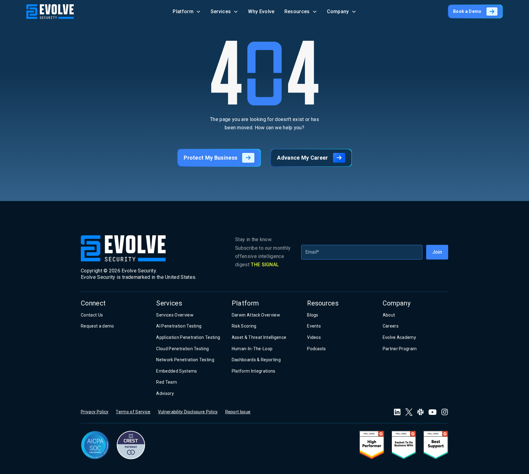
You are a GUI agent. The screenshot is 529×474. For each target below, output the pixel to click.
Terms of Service (133, 411)
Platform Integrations (254, 371)
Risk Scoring (244, 326)
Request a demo (97, 326)
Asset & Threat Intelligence (259, 337)
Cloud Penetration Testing (182, 348)
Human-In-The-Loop (252, 348)
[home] (50, 11)
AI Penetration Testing (178, 326)
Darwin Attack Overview (256, 315)
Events (314, 326)
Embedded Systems (176, 371)
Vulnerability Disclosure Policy (188, 411)
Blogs (312, 315)
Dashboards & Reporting (256, 359)
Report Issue (238, 411)
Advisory (165, 393)
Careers (391, 326)
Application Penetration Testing (188, 337)
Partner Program (400, 348)
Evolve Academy (399, 337)
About (389, 315)
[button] (187, 11)
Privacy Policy (94, 411)
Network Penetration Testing (185, 359)
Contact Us (92, 315)
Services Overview (174, 315)
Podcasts (316, 348)
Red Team (166, 382)
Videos (314, 337)
